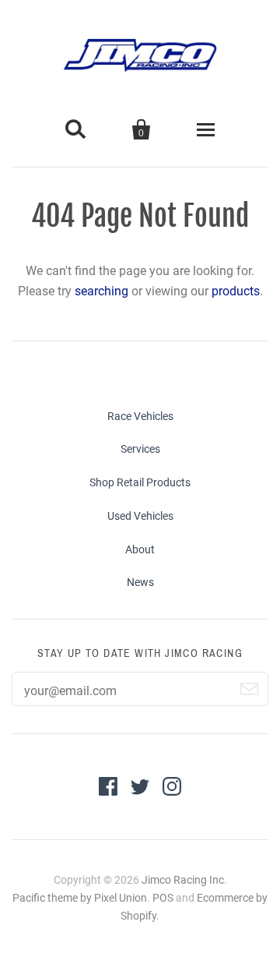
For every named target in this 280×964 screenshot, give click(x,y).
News (140, 582)
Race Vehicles (140, 416)
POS (162, 898)
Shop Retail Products (140, 482)
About (140, 549)
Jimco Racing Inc (183, 880)
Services (140, 449)
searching (101, 291)
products (236, 291)
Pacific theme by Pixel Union (79, 898)
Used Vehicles (140, 516)
